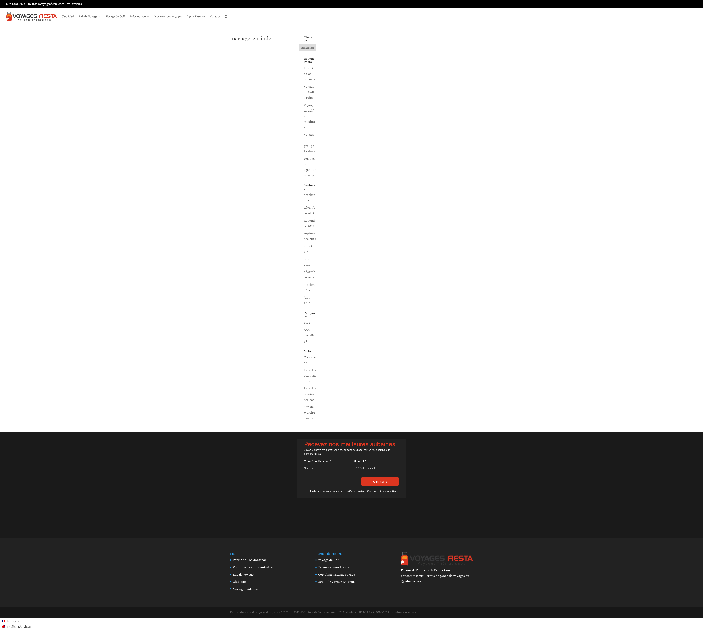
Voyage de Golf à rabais (309, 92)
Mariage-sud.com (245, 589)
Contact (215, 16)
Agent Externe (196, 16)
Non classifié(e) (309, 335)
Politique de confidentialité (253, 567)
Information (138, 16)
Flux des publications (310, 375)
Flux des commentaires (310, 394)
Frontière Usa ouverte (310, 73)
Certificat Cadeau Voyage (336, 574)
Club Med (68, 16)
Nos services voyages (168, 16)
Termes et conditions (333, 567)
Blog (307, 322)
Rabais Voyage (88, 16)
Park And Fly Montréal (249, 560)
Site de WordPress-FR (309, 412)
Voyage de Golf (115, 16)
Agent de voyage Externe (336, 581)
